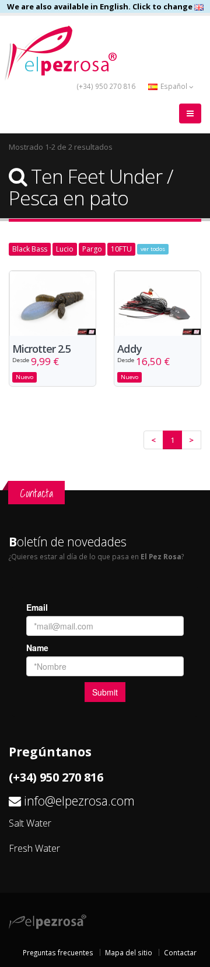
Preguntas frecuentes (58, 952)
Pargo (92, 249)
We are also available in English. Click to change (100, 6)
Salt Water (30, 823)
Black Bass (29, 249)
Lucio (65, 249)
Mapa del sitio (128, 952)
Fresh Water (34, 848)
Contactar (180, 952)
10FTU (121, 249)
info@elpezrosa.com (79, 800)
